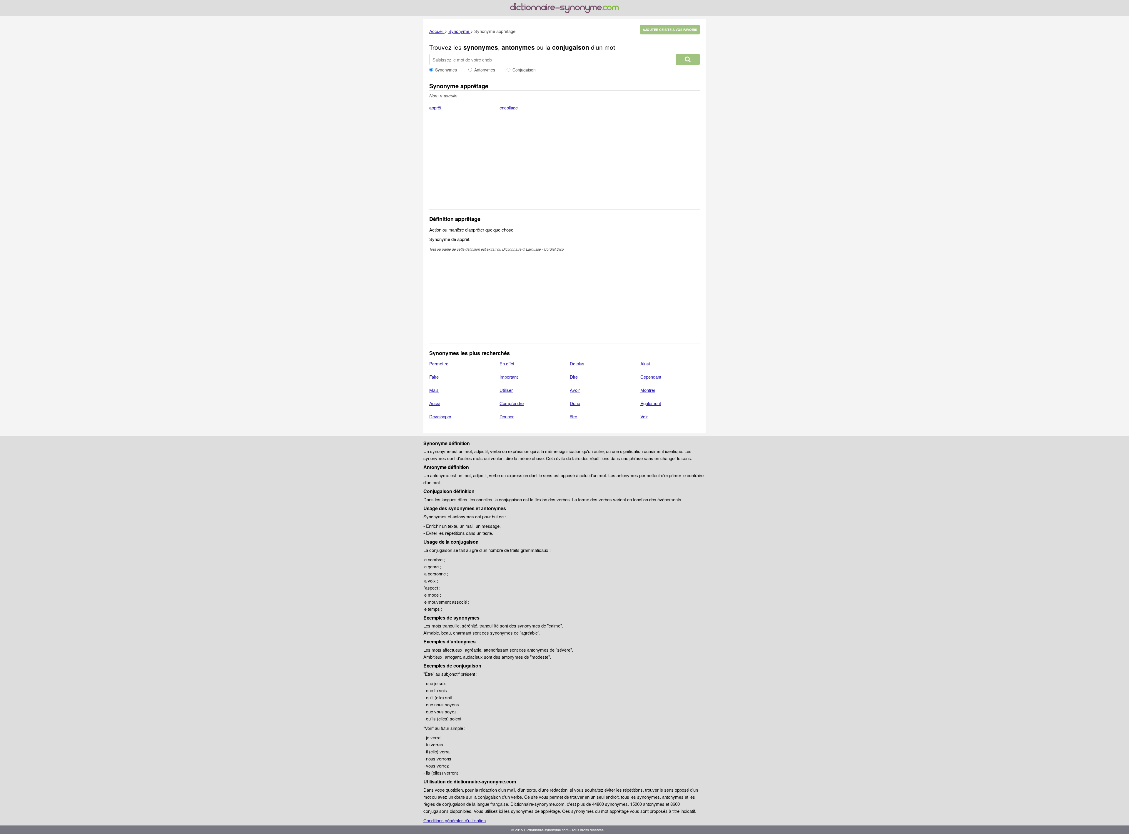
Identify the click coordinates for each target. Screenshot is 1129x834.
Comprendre (512, 403)
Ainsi (645, 363)
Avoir (575, 390)
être (573, 416)
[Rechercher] (688, 59)
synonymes (480, 47)
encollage (509, 107)
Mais (434, 390)
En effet (507, 363)
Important (509, 377)
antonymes (518, 47)
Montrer (647, 390)
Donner (507, 416)
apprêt (435, 107)
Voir (644, 416)
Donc (575, 403)
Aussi (434, 403)
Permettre (438, 363)
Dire (574, 377)
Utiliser (506, 390)
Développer (440, 416)
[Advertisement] (564, 164)
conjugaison (570, 47)
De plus (577, 363)
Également (650, 403)
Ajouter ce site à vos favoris (670, 29)
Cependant (650, 377)
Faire (434, 377)
